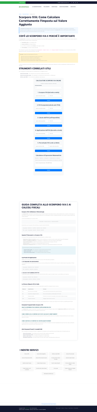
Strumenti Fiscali (26, 14)
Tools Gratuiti (46, 6)
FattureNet (76, 408)
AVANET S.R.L (27, 408)
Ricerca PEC (27, 353)
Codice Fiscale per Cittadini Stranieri (70, 369)
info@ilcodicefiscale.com (64, 2)
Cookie (62, 408)
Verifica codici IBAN (27, 251)
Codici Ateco (73, 6)
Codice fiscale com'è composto (27, 369)
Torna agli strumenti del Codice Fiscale (48, 404)
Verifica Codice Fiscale (27, 363)
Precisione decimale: (38, 85)
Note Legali (58, 408)
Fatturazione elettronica (27, 337)
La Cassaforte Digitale (36, 6)
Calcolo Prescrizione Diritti (28, 334)
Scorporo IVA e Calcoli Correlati (55, 358)
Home (20, 14)
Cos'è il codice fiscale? (56, 363)
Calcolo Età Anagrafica (41, 353)
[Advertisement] (48, 189)
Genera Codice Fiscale (28, 249)
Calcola (48, 100)
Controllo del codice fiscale (41, 368)
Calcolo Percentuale (24, 73)
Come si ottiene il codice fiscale (70, 364)
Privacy (66, 408)
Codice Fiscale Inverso (63, 6)
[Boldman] (24, 6)
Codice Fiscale (54, 6)
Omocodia (56, 368)
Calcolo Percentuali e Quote (25, 75)
